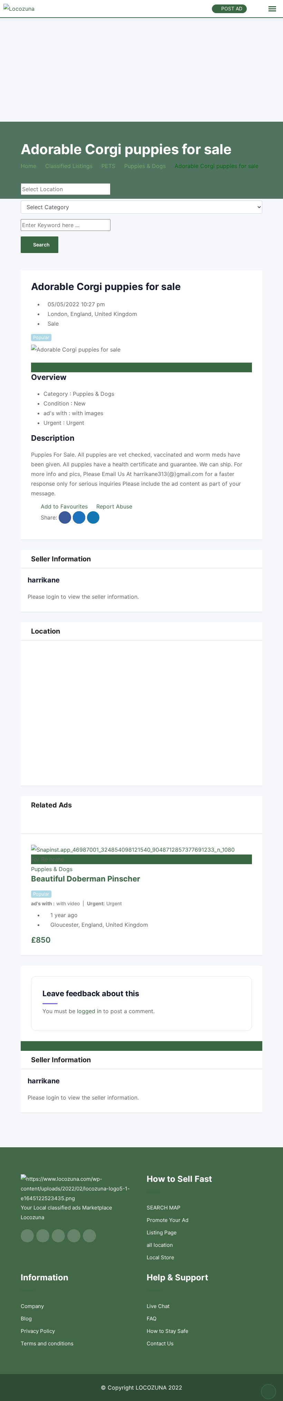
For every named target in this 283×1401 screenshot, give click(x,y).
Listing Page (162, 1232)
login (52, 596)
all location (160, 1245)
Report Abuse (114, 506)
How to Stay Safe (167, 1331)
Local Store (160, 1257)
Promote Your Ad (167, 1220)
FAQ (151, 1318)
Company (32, 1306)
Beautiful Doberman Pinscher (85, 878)
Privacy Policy (38, 1331)
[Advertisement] (141, 69)
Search (41, 244)
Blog (26, 1318)
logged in (89, 1011)
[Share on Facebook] (65, 517)
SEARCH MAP (163, 1207)
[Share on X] (79, 517)
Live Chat (158, 1306)
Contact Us (160, 1343)
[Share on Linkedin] (93, 517)
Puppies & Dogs (51, 869)
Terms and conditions (47, 1343)
